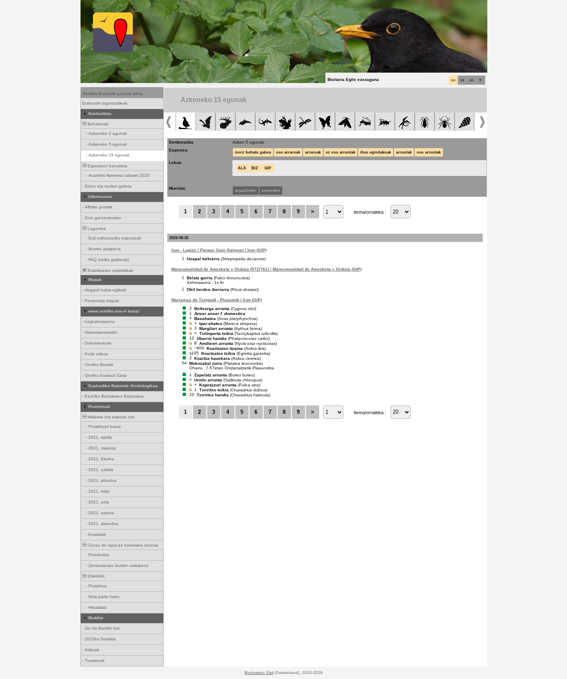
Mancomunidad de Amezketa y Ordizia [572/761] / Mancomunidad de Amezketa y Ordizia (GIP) (266, 269)
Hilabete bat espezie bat (110, 417)
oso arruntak (429, 152)
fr (480, 80)
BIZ (255, 168)
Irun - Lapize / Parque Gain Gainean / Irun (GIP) (218, 250)
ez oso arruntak (340, 152)
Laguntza (96, 228)
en (471, 80)
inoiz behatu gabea (253, 152)
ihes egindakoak (375, 152)
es (462, 80)
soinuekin (271, 190)
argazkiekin (246, 190)
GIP (267, 168)
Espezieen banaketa (106, 166)
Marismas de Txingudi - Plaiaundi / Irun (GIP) (216, 300)
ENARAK (95, 576)
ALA (242, 168)
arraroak (313, 152)
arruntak (404, 152)
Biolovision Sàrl (259, 672)
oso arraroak (288, 152)
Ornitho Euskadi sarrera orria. (113, 93)
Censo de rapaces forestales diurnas (122, 545)
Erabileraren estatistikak (109, 270)
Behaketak (97, 124)
